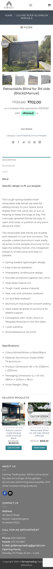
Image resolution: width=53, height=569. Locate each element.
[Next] (46, 53)
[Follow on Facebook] (5, 493)
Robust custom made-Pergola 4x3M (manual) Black (14, 434)
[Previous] (7, 53)
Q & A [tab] (5, 172)
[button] (30, 5)
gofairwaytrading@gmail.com (27, 545)
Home (9, 15)
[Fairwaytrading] (14, 5)
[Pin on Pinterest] (34, 142)
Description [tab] (9, 160)
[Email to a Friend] (29, 142)
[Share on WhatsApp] (13, 142)
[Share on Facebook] (18, 142)
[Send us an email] (10, 493)
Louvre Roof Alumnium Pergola (32, 17)
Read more (39, 448)
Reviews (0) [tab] (8, 166)
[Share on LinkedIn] (39, 142)
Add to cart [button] (14, 448)
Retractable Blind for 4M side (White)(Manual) (39, 433)
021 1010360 (18, 541)
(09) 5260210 (18, 538)
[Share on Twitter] (23, 142)
